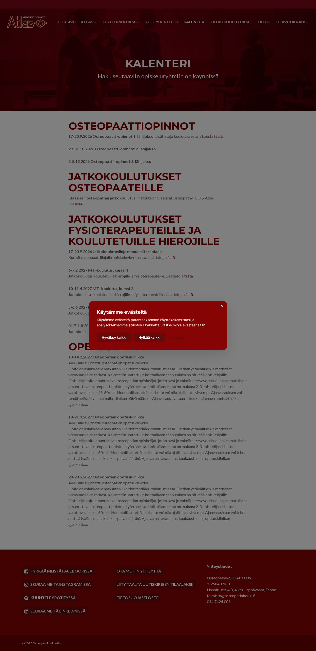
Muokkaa (177, 337)
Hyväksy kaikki (114, 337)
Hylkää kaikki (149, 337)
